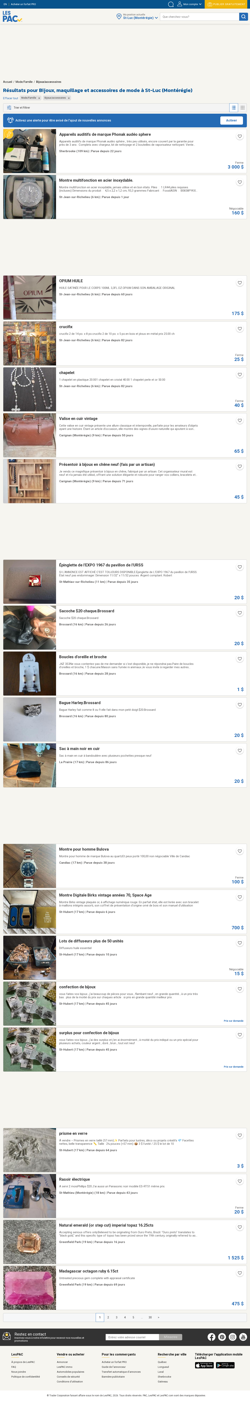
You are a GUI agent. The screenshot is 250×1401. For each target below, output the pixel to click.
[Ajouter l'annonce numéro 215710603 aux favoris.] (239, 614)
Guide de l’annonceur (114, 1366)
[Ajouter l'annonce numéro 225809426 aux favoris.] (239, 898)
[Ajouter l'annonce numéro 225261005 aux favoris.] (239, 137)
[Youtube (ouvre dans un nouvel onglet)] (244, 1340)
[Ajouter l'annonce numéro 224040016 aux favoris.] (239, 421)
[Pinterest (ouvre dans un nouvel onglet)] (222, 1340)
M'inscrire (170, 1337)
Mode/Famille (24, 81)
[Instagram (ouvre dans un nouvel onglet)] (232, 1340)
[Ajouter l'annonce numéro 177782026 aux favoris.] (239, 1182)
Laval (161, 1371)
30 (150, 1317)
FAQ (13, 1366)
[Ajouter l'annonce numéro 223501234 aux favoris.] (239, 1274)
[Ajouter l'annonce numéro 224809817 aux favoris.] (239, 660)
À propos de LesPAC (23, 1362)
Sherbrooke (164, 1376)
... (142, 1317)
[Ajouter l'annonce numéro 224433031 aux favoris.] (239, 852)
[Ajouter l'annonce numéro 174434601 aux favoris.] (239, 568)
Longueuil (163, 1366)
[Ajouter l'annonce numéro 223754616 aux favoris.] (239, 284)
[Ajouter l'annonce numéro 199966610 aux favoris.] (239, 1036)
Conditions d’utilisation (70, 1381)
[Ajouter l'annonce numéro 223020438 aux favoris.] (239, 330)
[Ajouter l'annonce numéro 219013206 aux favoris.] (239, 1228)
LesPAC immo (64, 1366)
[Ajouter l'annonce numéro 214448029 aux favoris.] (239, 1136)
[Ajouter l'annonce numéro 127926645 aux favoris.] (239, 467)
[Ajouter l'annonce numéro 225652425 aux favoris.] (239, 944)
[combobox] (199, 17)
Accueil (7, 81)
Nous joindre (18, 1371)
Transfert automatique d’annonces (121, 1371)
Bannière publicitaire (113, 1376)
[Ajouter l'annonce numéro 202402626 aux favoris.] (239, 376)
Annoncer (62, 1362)
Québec (162, 1362)
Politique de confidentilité (25, 1376)
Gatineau (163, 1381)
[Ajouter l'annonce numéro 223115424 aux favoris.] (239, 706)
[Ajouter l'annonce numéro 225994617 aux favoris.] (239, 183)
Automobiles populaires (70, 1371)
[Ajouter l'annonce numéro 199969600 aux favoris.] (239, 990)
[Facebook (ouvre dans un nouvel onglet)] (211, 1340)
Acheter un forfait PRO (114, 1362)
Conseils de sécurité (68, 1376)
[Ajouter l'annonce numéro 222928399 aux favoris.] (239, 751)
